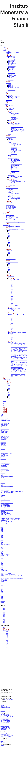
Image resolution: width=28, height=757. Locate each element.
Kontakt (2, 602)
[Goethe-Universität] (7, 755)
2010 (2, 540)
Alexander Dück (4, 426)
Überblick (3, 449)
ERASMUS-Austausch (5, 488)
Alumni (2, 477)
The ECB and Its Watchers (6, 573)
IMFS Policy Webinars (5, 544)
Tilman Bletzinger (4, 424)
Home (2, 414)
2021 (2, 552)
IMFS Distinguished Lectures (7, 555)
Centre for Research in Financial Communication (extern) (12, 491)
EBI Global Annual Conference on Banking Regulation (12, 578)
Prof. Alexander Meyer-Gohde (7, 492)
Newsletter (3, 601)
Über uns (2, 416)
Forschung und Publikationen (7, 476)
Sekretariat (3, 473)
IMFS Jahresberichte (5, 515)
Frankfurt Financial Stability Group (8, 574)
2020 (2, 553)
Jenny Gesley (3, 430)
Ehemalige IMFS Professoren (7, 510)
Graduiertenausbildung (5, 420)
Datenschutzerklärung (5, 748)
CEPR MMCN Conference (6, 577)
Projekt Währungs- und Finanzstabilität (9, 417)
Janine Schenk (3, 439)
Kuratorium (3, 450)
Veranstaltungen (4, 520)
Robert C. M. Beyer (5, 423)
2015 (2, 534)
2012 (2, 537)
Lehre (2, 475)
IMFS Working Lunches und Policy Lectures (10, 523)
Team (2, 457)
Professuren (3, 467)
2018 (2, 530)
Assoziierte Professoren (5, 508)
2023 (2, 528)
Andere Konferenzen (5, 579)
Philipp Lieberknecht (5, 436)
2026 (2, 547)
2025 (2, 525)
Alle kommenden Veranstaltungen (7, 521)
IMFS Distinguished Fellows (6, 462)
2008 (2, 542)
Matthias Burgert (4, 425)
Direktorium (3, 452)
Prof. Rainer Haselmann (5, 506)
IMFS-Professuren (4, 469)
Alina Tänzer (3, 443)
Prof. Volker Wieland (5, 470)
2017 (2, 531)
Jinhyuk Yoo (3, 445)
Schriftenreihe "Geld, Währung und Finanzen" (10, 519)
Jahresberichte (3, 465)
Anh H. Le (3, 435)
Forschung (3, 511)
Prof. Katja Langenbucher (6, 479)
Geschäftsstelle (4, 454)
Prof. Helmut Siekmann (5, 500)
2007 (2, 543)
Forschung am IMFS (5, 512)
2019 (2, 529)
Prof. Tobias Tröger (5, 507)
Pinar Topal (3, 444)
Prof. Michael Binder (5, 504)
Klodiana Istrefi (4, 432)
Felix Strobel (3, 442)
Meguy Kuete (3, 433)
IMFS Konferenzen (5, 570)
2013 (2, 536)
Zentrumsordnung (4, 455)
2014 (2, 535)
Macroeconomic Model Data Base (8, 517)
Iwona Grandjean (4, 431)
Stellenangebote (4, 466)
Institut (2, 415)
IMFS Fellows (3, 459)
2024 (2, 527)
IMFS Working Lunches (6, 733)
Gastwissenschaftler (5, 464)
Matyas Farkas (4, 427)
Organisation (3, 446)
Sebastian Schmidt (4, 440)
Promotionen (3, 487)
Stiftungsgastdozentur (5, 490)
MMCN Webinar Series (5, 554)
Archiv (2, 582)
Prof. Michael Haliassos (5, 505)
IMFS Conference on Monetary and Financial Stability (12, 575)
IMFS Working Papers (5, 513)
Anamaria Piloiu (4, 438)
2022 (2, 551)
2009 (2, 541)
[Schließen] (1, 45)
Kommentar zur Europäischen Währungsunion (10, 518)
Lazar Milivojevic (4, 437)
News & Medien (4, 580)
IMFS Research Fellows (5, 463)
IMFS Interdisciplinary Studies (7, 514)
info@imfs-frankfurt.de (8, 699)
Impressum (3, 746)
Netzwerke (3, 456)
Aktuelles (2, 481)
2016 (2, 533)
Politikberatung (4, 419)
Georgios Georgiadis (5, 429)
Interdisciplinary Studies (5, 728)
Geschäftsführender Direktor (6, 453)
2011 (2, 538)
